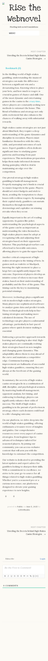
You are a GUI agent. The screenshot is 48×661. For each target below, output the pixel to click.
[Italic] (8, 576)
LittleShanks (24, 510)
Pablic (20, 507)
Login (42, 559)
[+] (36, 576)
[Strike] (14, 576)
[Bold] (5, 576)
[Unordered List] (21, 576)
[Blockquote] (24, 576)
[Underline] (11, 576)
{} (34, 576)
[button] (11, 68)
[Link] (30, 576)
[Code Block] (27, 576)
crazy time (34, 101)
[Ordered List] (17, 576)
